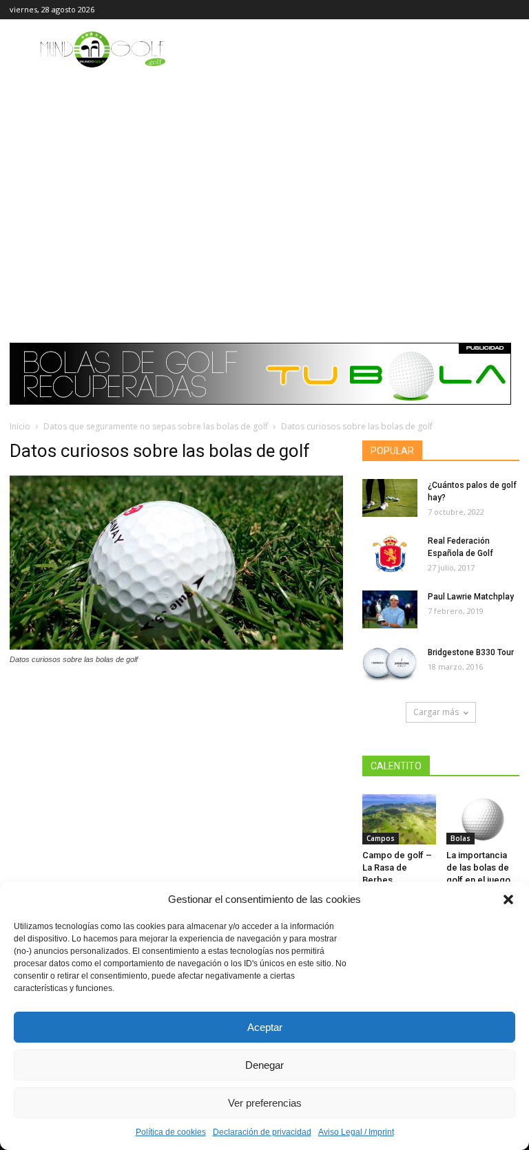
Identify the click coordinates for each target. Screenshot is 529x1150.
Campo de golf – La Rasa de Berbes (397, 867)
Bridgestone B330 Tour (471, 652)
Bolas (460, 838)
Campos (380, 838)
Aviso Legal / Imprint (356, 1132)
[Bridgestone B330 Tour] (389, 665)
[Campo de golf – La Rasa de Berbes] (399, 819)
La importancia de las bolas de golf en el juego (478, 867)
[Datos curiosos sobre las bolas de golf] (176, 646)
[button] (508, 899)
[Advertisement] (264, 173)
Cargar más (436, 712)
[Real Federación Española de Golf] (389, 554)
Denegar (264, 1065)
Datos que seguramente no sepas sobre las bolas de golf (155, 426)
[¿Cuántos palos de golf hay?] (389, 498)
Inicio (20, 426)
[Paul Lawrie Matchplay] (389, 609)
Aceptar (264, 1027)
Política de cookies (171, 1132)
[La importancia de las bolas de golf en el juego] (483, 819)
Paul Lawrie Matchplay (471, 596)
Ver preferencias (265, 1103)
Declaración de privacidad (262, 1132)
